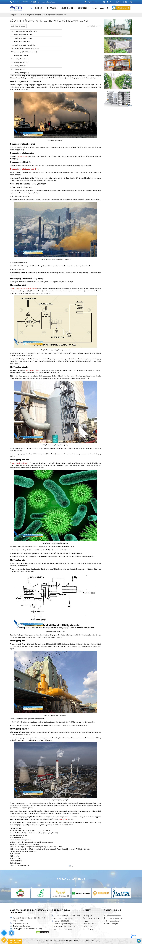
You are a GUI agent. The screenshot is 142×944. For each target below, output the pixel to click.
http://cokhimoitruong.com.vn (43, 842)
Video (102, 8)
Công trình (82, 8)
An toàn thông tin (112, 924)
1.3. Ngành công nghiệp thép (20, 41)
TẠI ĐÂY (59, 847)
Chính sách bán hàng (113, 916)
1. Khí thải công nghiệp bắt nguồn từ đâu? (24, 31)
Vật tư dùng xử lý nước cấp (47, 849)
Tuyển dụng (89, 929)
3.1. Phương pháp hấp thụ (19, 55)
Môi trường (52, 8)
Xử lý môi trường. (15, 858)
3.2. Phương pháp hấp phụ (19, 59)
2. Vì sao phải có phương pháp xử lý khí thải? (25, 48)
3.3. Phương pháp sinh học (20, 62)
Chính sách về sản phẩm (114, 918)
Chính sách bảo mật (113, 921)
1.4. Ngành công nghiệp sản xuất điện (23, 45)
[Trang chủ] (31, 8)
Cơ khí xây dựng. (15, 863)
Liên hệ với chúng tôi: (92, 2)
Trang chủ (13, 15)
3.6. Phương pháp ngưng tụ (20, 73)
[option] (20, 893)
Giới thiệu (39, 8)
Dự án (120, 2)
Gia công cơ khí (67, 8)
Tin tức (94, 8)
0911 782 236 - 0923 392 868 (22, 2)
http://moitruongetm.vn (24, 842)
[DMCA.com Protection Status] (42, 932)
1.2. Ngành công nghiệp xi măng (21, 38)
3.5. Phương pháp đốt (18, 69)
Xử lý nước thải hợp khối (18, 849)
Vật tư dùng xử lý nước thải (66, 849)
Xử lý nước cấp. (15, 854)
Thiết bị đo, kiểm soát (83, 849)
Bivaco (102, 941)
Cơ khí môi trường (32, 849)
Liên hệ (129, 2)
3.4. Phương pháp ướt (18, 66)
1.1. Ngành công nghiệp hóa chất (22, 34)
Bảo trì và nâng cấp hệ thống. (19, 865)
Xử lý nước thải (15, 856)
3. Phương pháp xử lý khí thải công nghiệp (24, 52)
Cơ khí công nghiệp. (16, 861)
